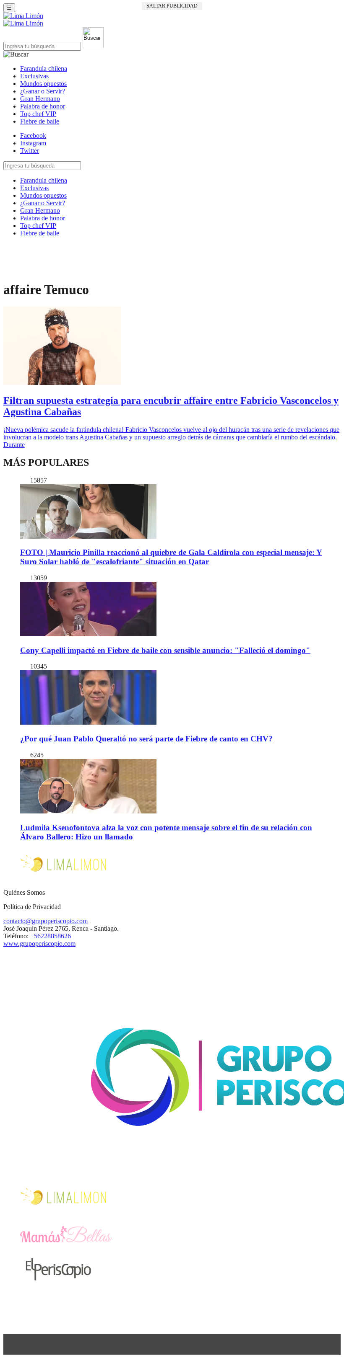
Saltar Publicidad (172, 6)
